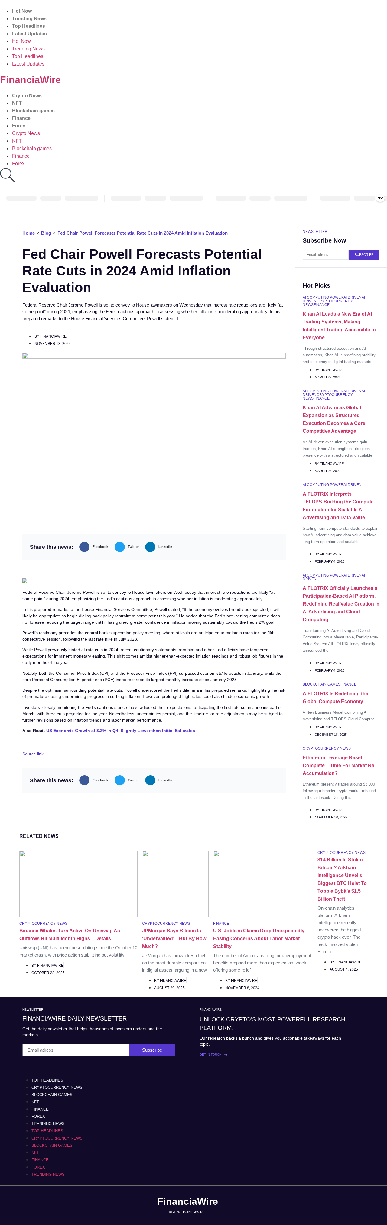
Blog (46, 233)
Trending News (29, 18)
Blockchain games (33, 110)
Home (28, 233)
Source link (33, 753)
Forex (18, 125)
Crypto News (27, 95)
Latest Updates (29, 33)
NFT (17, 103)
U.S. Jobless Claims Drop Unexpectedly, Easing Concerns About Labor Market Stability (259, 938)
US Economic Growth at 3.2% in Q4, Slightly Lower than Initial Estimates (120, 730)
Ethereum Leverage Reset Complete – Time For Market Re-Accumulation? (339, 765)
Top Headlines (28, 26)
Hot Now (22, 11)
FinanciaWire (30, 79)
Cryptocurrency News (57, 1087)
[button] (95, 547)
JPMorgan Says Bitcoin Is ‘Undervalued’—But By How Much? (174, 938)
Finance (21, 118)
